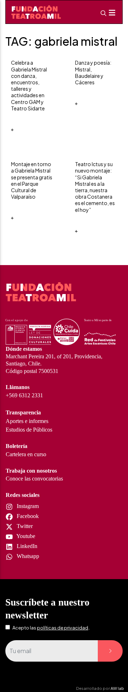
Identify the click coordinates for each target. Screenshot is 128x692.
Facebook (27, 516)
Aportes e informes (27, 421)
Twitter (24, 526)
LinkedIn (26, 546)
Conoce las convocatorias (34, 479)
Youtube (25, 536)
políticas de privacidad (62, 628)
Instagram (27, 506)
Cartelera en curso (26, 454)
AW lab (117, 688)
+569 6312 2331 (24, 395)
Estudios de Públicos (29, 430)
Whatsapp (27, 556)
